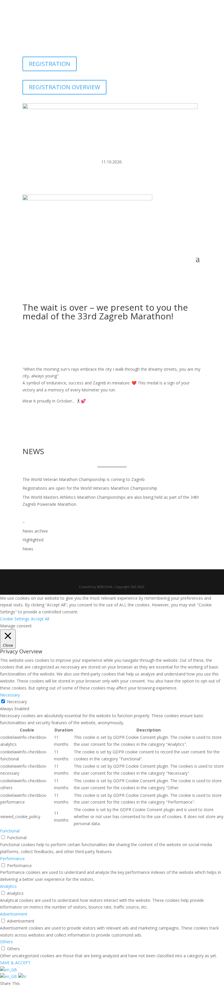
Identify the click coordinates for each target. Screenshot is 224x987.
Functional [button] (10, 831)
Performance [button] (12, 858)
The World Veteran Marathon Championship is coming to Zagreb (83, 479)
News (27, 549)
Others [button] (6, 941)
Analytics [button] (8, 886)
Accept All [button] (40, 619)
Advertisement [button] (13, 914)
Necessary (17, 701)
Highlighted (32, 539)
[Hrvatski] (22, 976)
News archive (35, 531)
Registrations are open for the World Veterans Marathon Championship (89, 488)
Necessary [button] (10, 695)
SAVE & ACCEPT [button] (15, 962)
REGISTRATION (49, 64)
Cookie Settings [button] (14, 619)
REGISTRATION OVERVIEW (64, 87)
